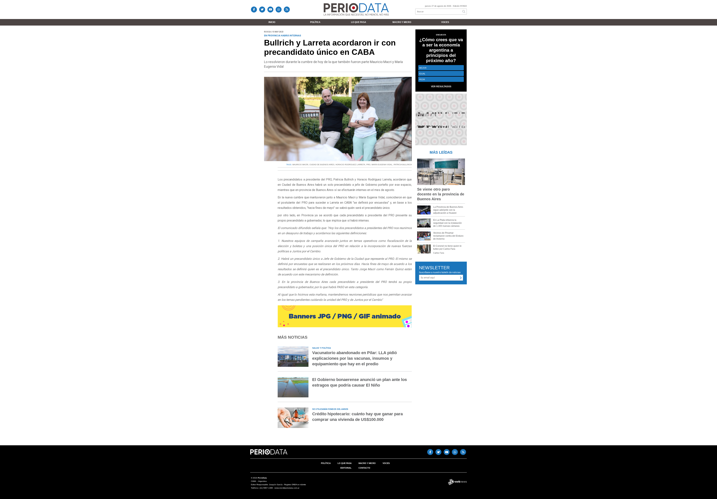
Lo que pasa (358, 22)
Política (315, 22)
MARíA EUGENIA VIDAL (382, 165)
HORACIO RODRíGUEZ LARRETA (350, 165)
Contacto (364, 468)
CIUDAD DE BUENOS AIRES (321, 165)
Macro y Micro (401, 22)
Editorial (346, 468)
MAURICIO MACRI (300, 165)
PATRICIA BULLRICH (403, 165)
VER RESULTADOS (441, 86)
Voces (445, 22)
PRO (368, 165)
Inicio (272, 22)
